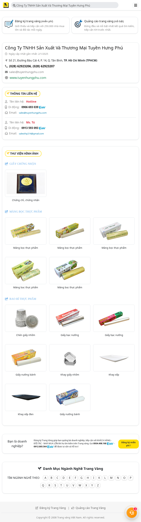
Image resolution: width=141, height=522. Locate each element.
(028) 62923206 (20, 66)
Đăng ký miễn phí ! (128, 444)
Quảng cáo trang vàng (104, 21)
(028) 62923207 (44, 66)
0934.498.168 (99, 443)
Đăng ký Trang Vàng (53, 508)
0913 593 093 (29, 128)
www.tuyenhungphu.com (28, 78)
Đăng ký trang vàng (34, 21)
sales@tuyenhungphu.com (26, 72)
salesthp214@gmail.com (31, 133)
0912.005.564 (40, 446)
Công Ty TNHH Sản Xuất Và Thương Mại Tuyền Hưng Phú (53, 5)
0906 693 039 (29, 107)
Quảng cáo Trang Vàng (91, 508)
